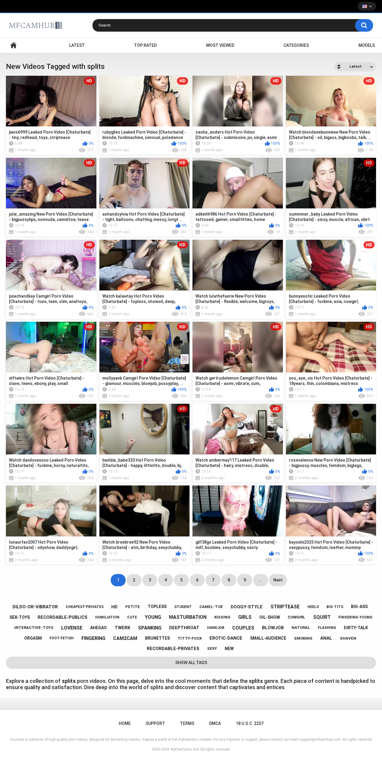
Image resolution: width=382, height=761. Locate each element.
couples (243, 628)
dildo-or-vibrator (35, 607)
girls (245, 617)
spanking (149, 628)
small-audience (268, 638)
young (153, 617)
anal (326, 638)
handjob (215, 628)
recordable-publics (62, 617)
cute (132, 617)
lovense (71, 628)
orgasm (33, 638)
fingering (93, 638)
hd (114, 607)
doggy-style (247, 607)
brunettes (157, 638)
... (260, 580)
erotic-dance (226, 638)
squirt (322, 617)
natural (301, 627)
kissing (222, 617)
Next (278, 580)
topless (157, 606)
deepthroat (184, 627)
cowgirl (296, 617)
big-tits (334, 607)
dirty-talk (356, 627)
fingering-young (355, 617)
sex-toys (20, 617)
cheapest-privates (85, 607)
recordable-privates (173, 648)
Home (13, 45)
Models (366, 45)
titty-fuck (190, 638)
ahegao (98, 627)
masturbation (188, 617)
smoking (303, 638)
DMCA (215, 723)
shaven (348, 638)
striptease (285, 607)
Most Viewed (220, 45)
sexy (212, 648)
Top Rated (145, 45)
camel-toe (211, 606)
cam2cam (125, 638)
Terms (187, 723)
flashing (327, 628)
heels (313, 607)
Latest (77, 45)
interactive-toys (33, 627)
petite (132, 606)
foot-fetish (62, 638)
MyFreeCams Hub (185, 749)
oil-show (269, 617)
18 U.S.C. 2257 (250, 723)
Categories (296, 45)
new (229, 648)
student (183, 607)
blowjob (273, 627)
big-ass (359, 606)
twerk (122, 627)
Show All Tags (191, 662)
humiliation (107, 617)
